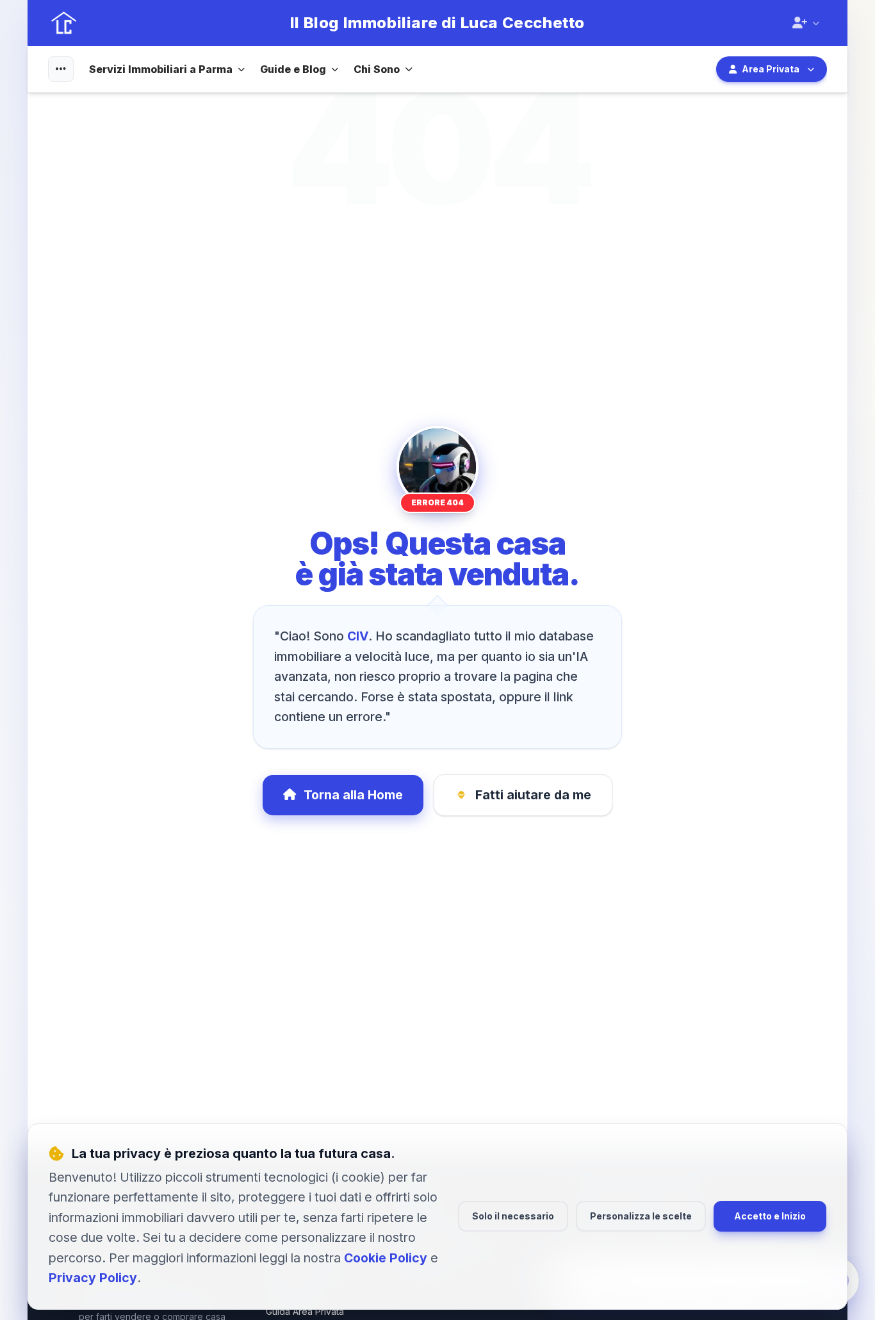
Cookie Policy (385, 1258)
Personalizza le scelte (641, 1215)
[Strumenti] (61, 69)
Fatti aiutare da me (533, 795)
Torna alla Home (353, 795)
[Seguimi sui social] (806, 23)
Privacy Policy (93, 1277)
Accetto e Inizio (770, 1215)
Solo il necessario (513, 1215)
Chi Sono (377, 69)
